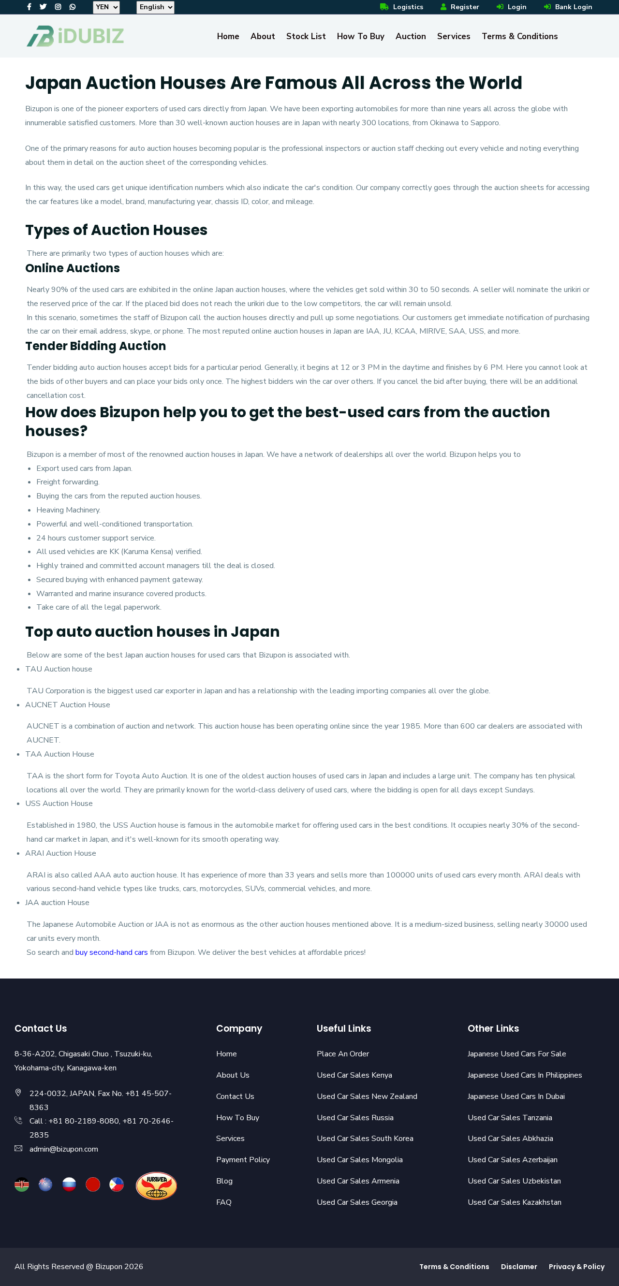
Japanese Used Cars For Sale (517, 1054)
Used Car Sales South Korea (365, 1138)
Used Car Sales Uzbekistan (514, 1181)
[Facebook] (29, 7)
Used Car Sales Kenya (354, 1075)
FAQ (224, 1202)
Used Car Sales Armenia (358, 1181)
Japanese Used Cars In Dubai (516, 1096)
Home (228, 36)
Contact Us (235, 1096)
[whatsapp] (72, 7)
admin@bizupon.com (63, 1149)
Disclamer (519, 1266)
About (263, 36)
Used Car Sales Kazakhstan (514, 1202)
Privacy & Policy (576, 1266)
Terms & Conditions (520, 36)
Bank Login (572, 7)
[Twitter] (43, 7)
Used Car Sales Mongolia (360, 1159)
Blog (224, 1181)
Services (454, 36)
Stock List (306, 36)
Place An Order (343, 1054)
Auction (411, 36)
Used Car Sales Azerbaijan (513, 1159)
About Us (233, 1075)
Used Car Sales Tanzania (510, 1117)
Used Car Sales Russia (355, 1117)
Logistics (407, 7)
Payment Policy (243, 1159)
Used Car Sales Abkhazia (510, 1138)
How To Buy (360, 36)
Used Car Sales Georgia (357, 1202)
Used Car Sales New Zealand (367, 1096)
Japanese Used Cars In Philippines (525, 1075)
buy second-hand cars (112, 952)
